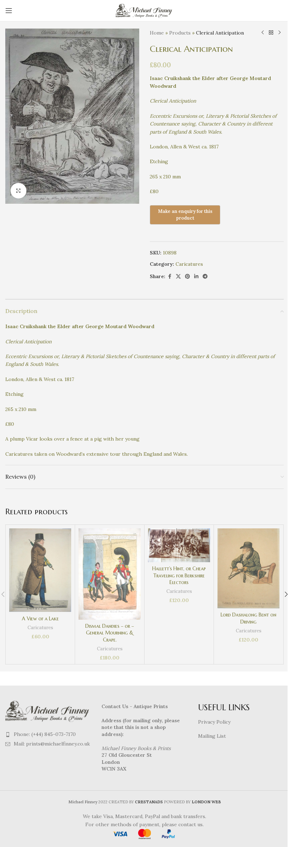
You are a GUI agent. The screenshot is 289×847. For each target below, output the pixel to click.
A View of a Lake (40, 618)
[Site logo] (145, 10)
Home (157, 33)
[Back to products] (271, 33)
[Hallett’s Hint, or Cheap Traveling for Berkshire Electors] (179, 545)
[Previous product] (262, 33)
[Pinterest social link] (187, 276)
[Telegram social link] (205, 276)
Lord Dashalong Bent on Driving (248, 618)
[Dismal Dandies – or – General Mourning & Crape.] (110, 574)
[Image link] (48, 710)
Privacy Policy (214, 722)
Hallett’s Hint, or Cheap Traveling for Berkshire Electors (179, 575)
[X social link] (178, 276)
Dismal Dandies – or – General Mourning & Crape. (109, 633)
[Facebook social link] (169, 276)
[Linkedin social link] (196, 276)
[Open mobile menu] (9, 11)
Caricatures (189, 264)
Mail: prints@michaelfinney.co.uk (52, 744)
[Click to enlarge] (18, 191)
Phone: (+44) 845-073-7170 (45, 734)
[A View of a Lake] (40, 570)
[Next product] (279, 33)
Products (180, 33)
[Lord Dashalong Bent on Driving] (248, 568)
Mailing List (212, 736)
